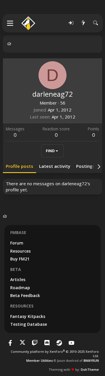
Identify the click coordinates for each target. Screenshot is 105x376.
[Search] (96, 23)
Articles (17, 279)
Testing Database (28, 324)
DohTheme (90, 369)
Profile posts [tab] (19, 166)
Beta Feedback (25, 295)
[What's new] (83, 23)
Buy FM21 (19, 259)
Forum (16, 243)
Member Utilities (39, 360)
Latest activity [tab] (54, 166)
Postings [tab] (85, 166)
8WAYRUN (91, 360)
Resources (20, 251)
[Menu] (10, 23)
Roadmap (20, 287)
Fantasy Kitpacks (27, 316)
